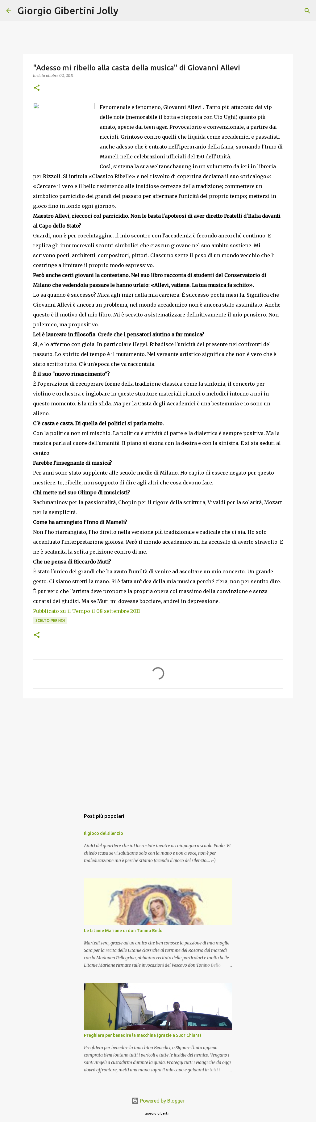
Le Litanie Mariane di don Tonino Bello (123, 930)
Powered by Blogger (162, 1100)
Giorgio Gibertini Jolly (67, 10)
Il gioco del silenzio (103, 833)
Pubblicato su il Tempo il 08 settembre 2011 (86, 611)
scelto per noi (50, 620)
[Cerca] (127, 10)
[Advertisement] (158, 751)
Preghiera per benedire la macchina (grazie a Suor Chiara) (142, 1035)
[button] (36, 88)
